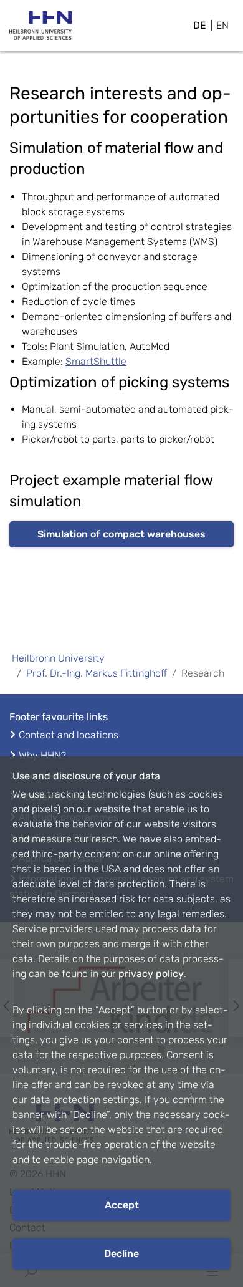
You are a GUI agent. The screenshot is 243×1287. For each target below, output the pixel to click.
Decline (121, 1254)
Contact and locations (68, 735)
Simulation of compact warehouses (121, 534)
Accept (122, 1205)
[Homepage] (40, 29)
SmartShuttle (95, 361)
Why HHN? (42, 755)
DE (199, 25)
